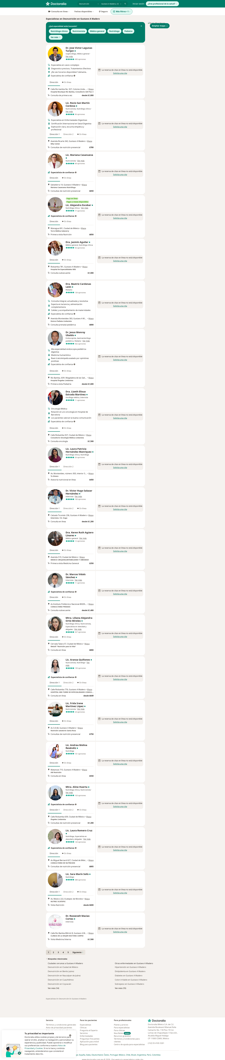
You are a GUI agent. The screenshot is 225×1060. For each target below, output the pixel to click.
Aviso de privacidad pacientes (59, 1027)
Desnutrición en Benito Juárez (61, 971)
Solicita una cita (120, 73)
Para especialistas (122, 1027)
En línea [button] (67, 82)
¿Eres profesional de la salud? (161, 3)
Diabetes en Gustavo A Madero (128, 975)
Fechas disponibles (83, 11)
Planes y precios (121, 1024)
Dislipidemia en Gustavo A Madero (130, 971)
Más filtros (122, 11)
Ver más (54, 37)
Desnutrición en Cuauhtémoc (61, 979)
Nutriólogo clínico (59, 31)
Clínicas (83, 1027)
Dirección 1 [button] (55, 134)
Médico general (97, 31)
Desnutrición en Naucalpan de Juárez (64, 975)
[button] (141, 26)
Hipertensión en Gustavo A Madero (130, 967)
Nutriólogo (114, 31)
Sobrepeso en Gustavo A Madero (129, 984)
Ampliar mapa (158, 25)
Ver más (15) (120, 988)
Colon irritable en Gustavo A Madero (131, 979)
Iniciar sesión (138, 3)
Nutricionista (79, 31)
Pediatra (128, 31)
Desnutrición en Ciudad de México (63, 967)
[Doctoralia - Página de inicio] (60, 3)
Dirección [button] (54, 82)
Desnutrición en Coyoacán (59, 984)
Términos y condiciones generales (61, 1024)
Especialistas (85, 1024)
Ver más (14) (53, 988)
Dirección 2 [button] (68, 134)
